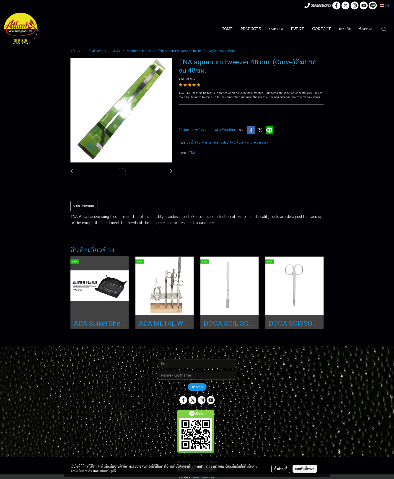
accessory (260, 142)
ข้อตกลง (366, 29)
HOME (227, 29)
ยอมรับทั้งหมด (304, 469)
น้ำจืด (195, 142)
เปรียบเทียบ (226, 130)
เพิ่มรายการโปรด (194, 130)
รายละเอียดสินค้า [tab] (84, 206)
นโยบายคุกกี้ (108, 471)
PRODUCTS (251, 29)
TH (386, 5)
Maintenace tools (214, 142)
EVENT (297, 29)
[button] (384, 29)
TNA (192, 152)
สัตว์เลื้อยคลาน (240, 142)
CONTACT (321, 29)
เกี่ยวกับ (345, 29)
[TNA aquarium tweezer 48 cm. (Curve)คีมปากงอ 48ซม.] (121, 110)
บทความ (276, 29)
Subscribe (197, 386)
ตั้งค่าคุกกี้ (280, 469)
